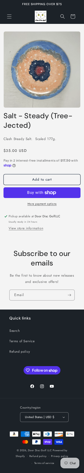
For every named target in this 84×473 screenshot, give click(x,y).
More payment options (42, 204)
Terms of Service (22, 341)
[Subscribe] (69, 295)
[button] (9, 16)
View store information (26, 228)
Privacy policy (59, 456)
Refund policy (19, 351)
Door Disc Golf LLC (40, 450)
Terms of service (44, 463)
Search (14, 330)
